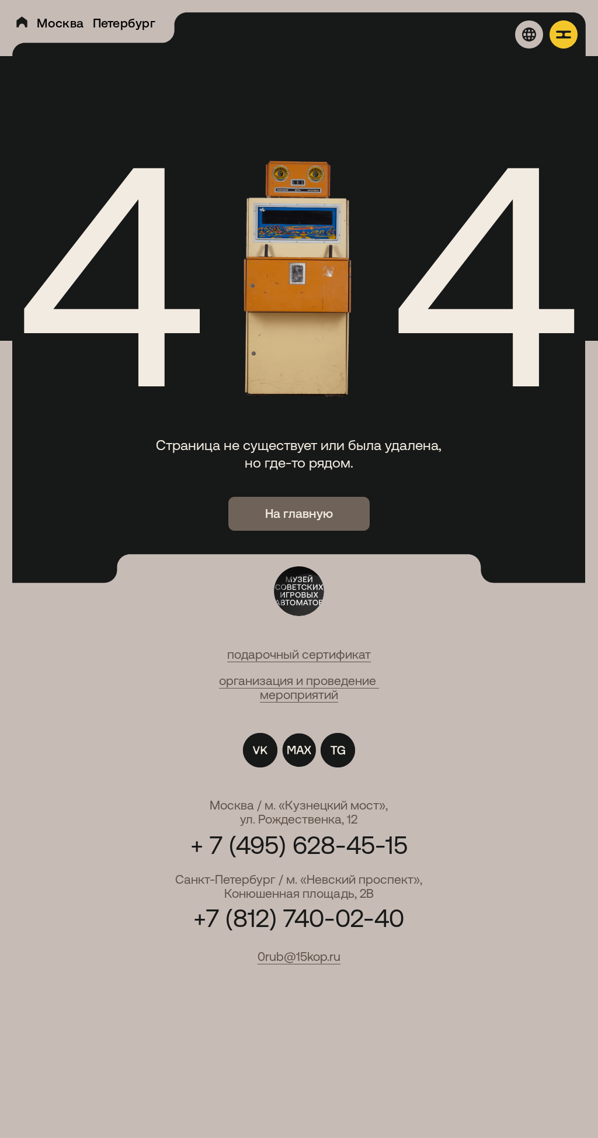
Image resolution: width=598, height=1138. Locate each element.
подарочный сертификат (299, 654)
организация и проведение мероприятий (299, 687)
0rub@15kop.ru (299, 956)
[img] (22, 22)
